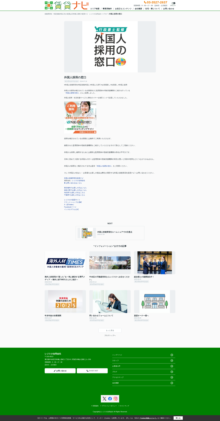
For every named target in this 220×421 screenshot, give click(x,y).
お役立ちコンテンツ (123, 9)
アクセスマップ (118, 377)
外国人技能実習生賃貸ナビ (73, 178)
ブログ (114, 372)
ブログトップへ (110, 335)
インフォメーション (71, 81)
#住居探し (114, 85)
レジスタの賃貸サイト (72, 200)
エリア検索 (94, 9)
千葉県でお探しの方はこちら (74, 195)
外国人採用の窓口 (72, 93)
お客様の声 (116, 366)
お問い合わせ (168, 9)
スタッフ (115, 360)
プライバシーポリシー (109, 406)
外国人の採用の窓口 (104, 166)
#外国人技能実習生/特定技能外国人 (77, 85)
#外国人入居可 (95, 85)
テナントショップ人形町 (73, 202)
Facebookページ (70, 207)
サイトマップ (124, 406)
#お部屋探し (105, 85)
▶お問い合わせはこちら (73, 183)
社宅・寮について (152, 9)
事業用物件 (107, 9)
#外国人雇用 (122, 85)
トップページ (117, 355)
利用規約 (96, 406)
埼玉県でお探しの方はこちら (74, 192)
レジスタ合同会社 (78, 180)
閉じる (178, 418)
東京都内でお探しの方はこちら (75, 188)
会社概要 (138, 9)
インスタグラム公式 (71, 209)
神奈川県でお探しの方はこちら (75, 190)
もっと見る (110, 330)
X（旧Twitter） (69, 204)
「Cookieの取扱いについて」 (148, 418)
